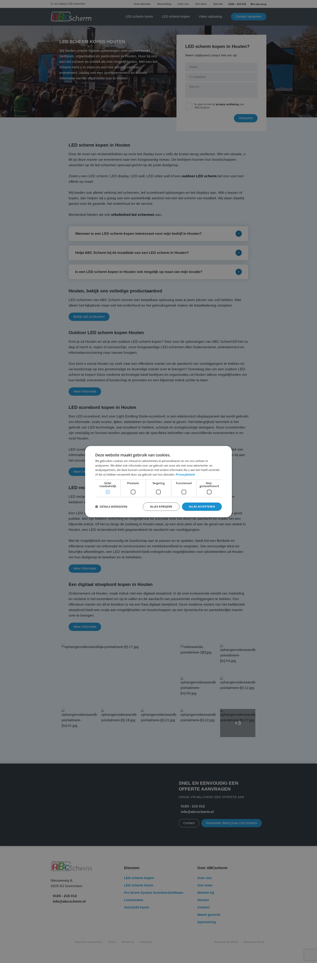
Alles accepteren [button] (202, 506)
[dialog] (158, 481)
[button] (111, 507)
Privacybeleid (185, 474)
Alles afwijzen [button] (161, 506)
